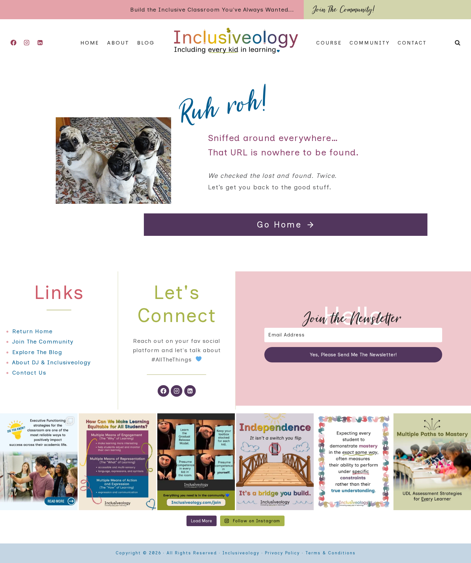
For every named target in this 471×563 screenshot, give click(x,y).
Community (370, 43)
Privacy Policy (282, 553)
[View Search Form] (457, 42)
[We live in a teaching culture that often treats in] (275, 461)
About (118, 42)
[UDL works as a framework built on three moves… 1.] (117, 461)
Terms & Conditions (330, 553)
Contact (412, 43)
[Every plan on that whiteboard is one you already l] (196, 461)
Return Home (32, 331)
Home (89, 42)
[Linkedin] (40, 42)
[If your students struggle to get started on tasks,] (39, 461)
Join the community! (344, 9)
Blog (146, 42)
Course (329, 43)
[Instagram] (26, 42)
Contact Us (29, 372)
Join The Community (42, 341)
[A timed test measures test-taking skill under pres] (353, 461)
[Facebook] (13, 42)
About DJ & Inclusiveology (51, 362)
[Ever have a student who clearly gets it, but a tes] (432, 461)
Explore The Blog (37, 352)
